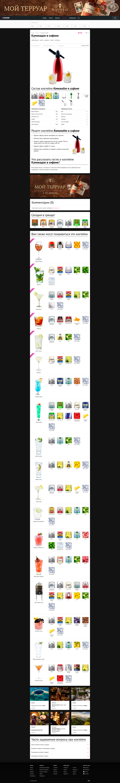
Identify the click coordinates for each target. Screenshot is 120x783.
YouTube (86, 773)
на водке (52, 40)
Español (65, 771)
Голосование (42, 776)
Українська (75, 769)
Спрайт (33, 119)
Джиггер (63, 116)
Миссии (51, 18)
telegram (87, 767)
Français (74, 767)
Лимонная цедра (35, 121)
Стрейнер (63, 119)
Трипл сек (37, 114)
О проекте (55, 767)
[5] (84, 32)
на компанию (57, 40)
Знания (33, 702)
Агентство (55, 771)
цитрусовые (46, 40)
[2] (80, 32)
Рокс (62, 111)
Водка (35, 111)
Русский (74, 771)
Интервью (54, 727)
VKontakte (87, 769)
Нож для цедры (65, 121)
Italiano (74, 773)
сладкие (41, 40)
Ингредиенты (72, 18)
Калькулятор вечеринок (44, 767)
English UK (66, 767)
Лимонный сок (34, 116)
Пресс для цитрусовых (66, 114)
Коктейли (64, 18)
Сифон (62, 124)
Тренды (44, 18)
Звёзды (41, 773)
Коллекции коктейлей (44, 769)
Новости (54, 702)
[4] (83, 32)
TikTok (86, 771)
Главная (32, 32)
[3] (81, 32)
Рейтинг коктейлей (43, 771)
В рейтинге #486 (85, 45)
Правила (55, 769)
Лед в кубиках (34, 124)
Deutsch (65, 769)
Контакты (55, 773)
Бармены (57, 18)
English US (66, 773)
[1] (78, 32)
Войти (115, 18)
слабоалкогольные (35, 40)
